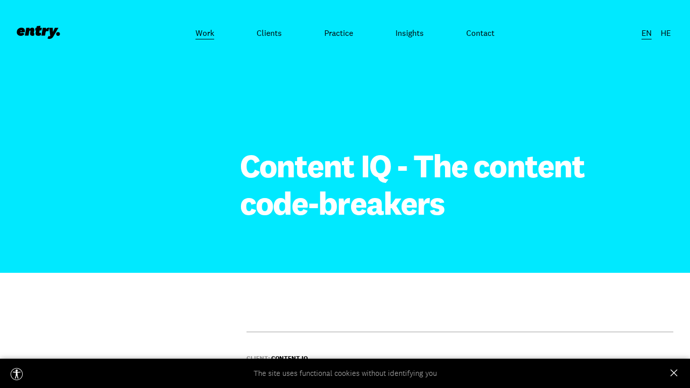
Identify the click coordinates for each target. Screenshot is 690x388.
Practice (338, 33)
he (666, 33)
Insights (410, 33)
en (647, 33)
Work (204, 33)
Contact (480, 33)
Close (674, 373)
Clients (269, 33)
